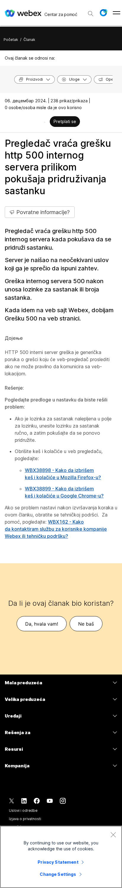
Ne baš (86, 624)
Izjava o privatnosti (25, 819)
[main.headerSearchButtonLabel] (91, 11)
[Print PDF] (44, 122)
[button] (103, 12)
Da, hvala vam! (41, 624)
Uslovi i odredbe (23, 810)
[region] (61, 857)
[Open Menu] (116, 12)
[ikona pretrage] (90, 13)
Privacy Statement (58, 862)
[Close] (113, 835)
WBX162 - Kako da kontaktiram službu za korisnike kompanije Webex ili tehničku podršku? (56, 529)
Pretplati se (65, 121)
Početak (11, 39)
